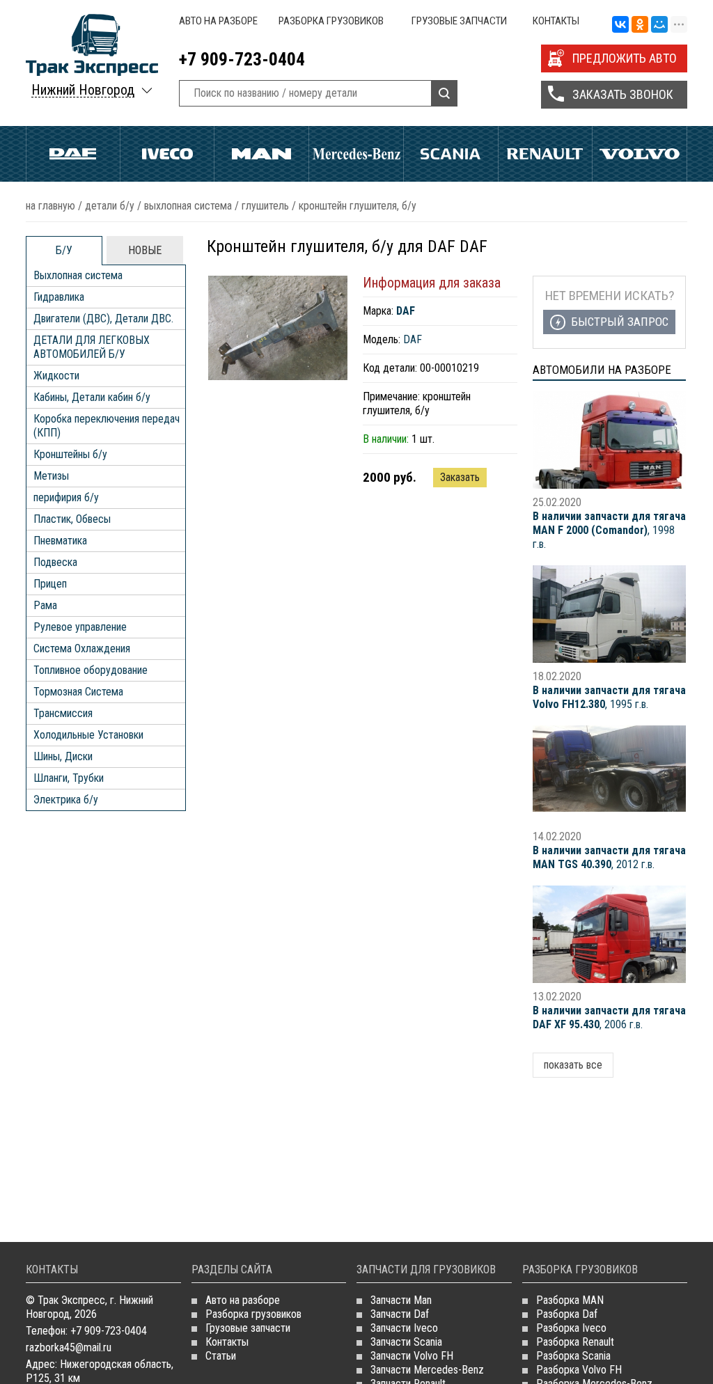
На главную (50, 205)
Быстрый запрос (619, 322)
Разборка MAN (570, 1300)
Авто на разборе (218, 21)
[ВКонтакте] (620, 25)
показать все (573, 1064)
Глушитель (265, 205)
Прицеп (50, 583)
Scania (451, 154)
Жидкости (56, 375)
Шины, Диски (63, 756)
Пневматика (60, 540)
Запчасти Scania (406, 1341)
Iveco (167, 154)
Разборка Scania (573, 1355)
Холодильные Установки (88, 734)
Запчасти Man (401, 1300)
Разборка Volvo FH (579, 1369)
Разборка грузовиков (331, 21)
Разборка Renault (575, 1341)
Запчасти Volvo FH (411, 1355)
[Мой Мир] (659, 25)
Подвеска (55, 562)
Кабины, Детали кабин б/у (91, 397)
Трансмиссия (63, 713)
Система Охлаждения (81, 648)
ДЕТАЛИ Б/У (109, 205)
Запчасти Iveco (404, 1328)
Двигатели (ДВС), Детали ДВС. (103, 318)
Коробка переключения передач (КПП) (106, 425)
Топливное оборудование (90, 670)
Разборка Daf (566, 1314)
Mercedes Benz (356, 154)
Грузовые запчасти (459, 21)
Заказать (460, 477)
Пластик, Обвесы (72, 519)
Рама (45, 605)
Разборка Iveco (571, 1328)
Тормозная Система (78, 691)
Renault (546, 154)
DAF (412, 339)
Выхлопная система (188, 205)
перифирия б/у (66, 497)
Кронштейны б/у (70, 454)
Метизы (51, 475)
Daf (73, 154)
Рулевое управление (80, 627)
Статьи (220, 1355)
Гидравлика (58, 297)
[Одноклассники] (640, 25)
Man (261, 154)
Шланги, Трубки (68, 778)
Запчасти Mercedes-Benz (427, 1369)
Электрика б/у (65, 799)
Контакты (556, 21)
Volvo (640, 154)
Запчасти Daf (399, 1314)
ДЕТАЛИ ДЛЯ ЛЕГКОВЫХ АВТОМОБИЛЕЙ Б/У (91, 347)
